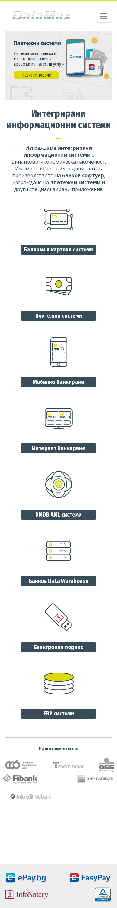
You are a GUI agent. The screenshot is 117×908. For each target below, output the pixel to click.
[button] (13, 65)
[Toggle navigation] (103, 16)
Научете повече (36, 75)
